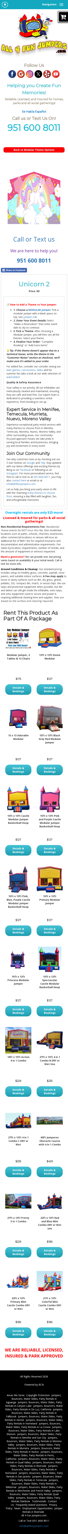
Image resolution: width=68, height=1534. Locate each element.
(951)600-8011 (41, 477)
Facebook (25, 469)
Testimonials (39, 1501)
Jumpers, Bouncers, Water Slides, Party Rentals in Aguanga (33, 1399)
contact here (19, 480)
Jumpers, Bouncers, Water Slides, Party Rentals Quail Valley (35, 1494)
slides (40, 370)
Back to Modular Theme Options (34, 149)
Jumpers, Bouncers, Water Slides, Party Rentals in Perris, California (34, 1455)
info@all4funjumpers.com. (21, 484)
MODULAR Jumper (39, 310)
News (17, 1508)
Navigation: (49, 4)
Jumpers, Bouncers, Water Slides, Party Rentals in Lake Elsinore (34, 1430)
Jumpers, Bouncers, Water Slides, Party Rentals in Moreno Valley (34, 1441)
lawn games (13, 370)
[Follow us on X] (38, 73)
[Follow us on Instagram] (29, 73)
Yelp (42, 462)
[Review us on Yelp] (47, 73)
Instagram (12, 473)
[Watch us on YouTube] (56, 73)
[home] (5, 4)
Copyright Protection (38, 1395)
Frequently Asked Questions (31, 1504)
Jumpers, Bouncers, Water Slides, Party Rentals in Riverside (36, 1464)
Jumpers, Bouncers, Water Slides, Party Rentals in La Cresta (33, 1425)
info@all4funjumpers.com (34, 1526)
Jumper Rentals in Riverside (42, 1510)
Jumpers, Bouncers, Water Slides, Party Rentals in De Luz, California (34, 1407)
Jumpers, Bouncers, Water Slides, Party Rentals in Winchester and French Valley (34, 1488)
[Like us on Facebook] (12, 73)
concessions (28, 370)
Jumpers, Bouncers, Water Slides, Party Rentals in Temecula (36, 1478)
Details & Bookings (18, 689)
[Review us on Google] (21, 73)
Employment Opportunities (37, 1508)
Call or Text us (34, 239)
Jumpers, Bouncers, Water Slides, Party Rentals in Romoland (31, 1469)
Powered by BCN (34, 1384)
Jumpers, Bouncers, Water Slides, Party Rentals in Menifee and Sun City (36, 1435)
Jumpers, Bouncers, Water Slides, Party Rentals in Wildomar (32, 1483)
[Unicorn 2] (34, 197)
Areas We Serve (16, 1395)
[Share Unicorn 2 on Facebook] (34, 270)
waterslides (12, 377)
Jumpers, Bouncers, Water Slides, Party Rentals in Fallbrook (34, 1413)
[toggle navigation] (61, 5)
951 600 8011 (34, 260)
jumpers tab (30, 317)
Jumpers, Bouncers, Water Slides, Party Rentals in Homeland (35, 1421)
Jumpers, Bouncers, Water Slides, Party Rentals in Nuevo (32, 1450)
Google (31, 462)
